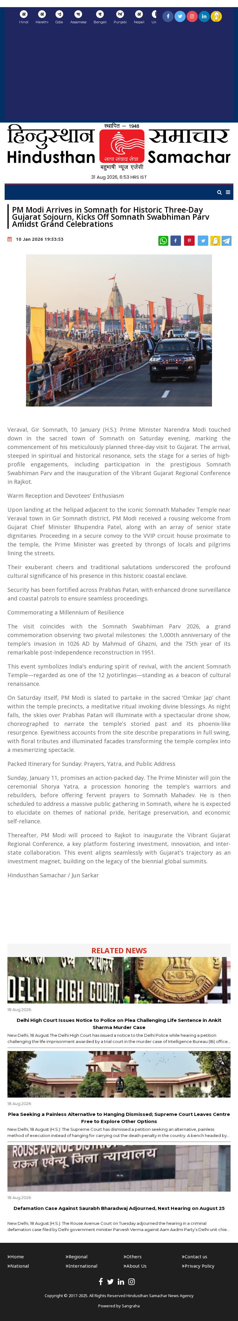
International (82, 1266)
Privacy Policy (199, 1266)
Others (134, 1256)
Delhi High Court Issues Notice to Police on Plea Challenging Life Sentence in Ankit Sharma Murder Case (119, 1023)
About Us (136, 1266)
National (19, 1266)
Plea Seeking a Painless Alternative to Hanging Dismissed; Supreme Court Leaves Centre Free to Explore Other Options (119, 1117)
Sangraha (131, 1306)
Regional (77, 1256)
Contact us (196, 1256)
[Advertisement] (119, 76)
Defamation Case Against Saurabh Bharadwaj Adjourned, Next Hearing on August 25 (119, 1208)
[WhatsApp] (163, 241)
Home (17, 1256)
